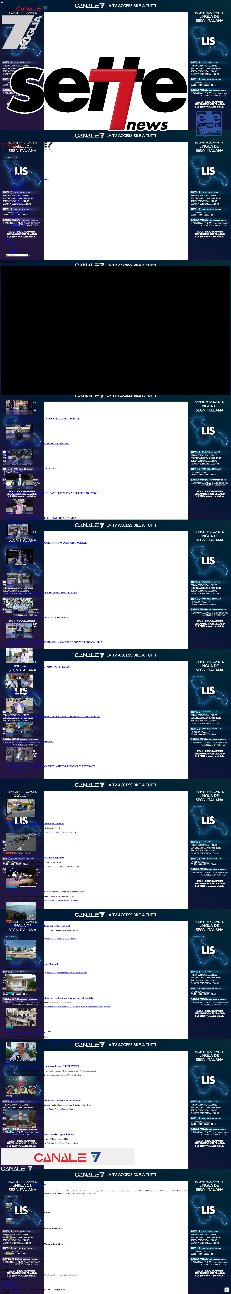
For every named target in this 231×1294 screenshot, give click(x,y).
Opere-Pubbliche (61, 973)
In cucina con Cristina (19, 231)
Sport (8, 1062)
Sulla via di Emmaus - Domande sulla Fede (27, 197)
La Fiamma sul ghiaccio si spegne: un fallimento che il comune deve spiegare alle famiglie (49, 998)
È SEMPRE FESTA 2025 (20, 181)
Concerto (58, 1109)
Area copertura (11, 244)
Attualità (9, 959)
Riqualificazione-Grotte (69, 1143)
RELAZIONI (16, 192)
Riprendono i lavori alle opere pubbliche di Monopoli (32, 964)
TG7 (7, 166)
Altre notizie (10, 1145)
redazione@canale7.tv (9, 1283)
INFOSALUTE (17, 199)
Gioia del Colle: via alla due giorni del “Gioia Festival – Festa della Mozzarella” (45, 891)
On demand (10, 168)
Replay (13, 223)
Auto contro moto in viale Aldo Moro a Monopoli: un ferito (35, 823)
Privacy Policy (15, 1288)
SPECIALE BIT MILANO (21, 207)
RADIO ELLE (16, 201)
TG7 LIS (14, 173)
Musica (8, 1096)
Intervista (77, 1075)
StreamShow (15, 1292)
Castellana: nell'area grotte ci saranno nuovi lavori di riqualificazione (40, 1134)
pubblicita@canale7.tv (9, 1285)
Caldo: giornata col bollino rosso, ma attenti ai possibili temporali (38, 926)
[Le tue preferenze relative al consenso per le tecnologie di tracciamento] (227, 1290)
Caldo (67, 939)
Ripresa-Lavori (74, 973)
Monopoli (53, 832)
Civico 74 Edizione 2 (19, 212)
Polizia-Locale (73, 866)
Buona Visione (16, 203)
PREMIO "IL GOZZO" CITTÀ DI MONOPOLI (30, 179)
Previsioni (60, 939)
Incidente (60, 832)
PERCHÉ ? (15, 177)
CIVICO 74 (15, 205)
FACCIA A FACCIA (19, 186)
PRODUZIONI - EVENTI (21, 190)
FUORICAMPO (17, 188)
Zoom (13, 218)
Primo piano (15, 214)
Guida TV (10, 236)
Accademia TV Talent (19, 225)
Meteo (48, 939)
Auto (66, 832)
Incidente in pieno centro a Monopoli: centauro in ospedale (35, 857)
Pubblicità (14, 233)
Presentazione (77, 1041)
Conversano (51, 1041)
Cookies (4, 1288)
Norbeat (68, 1041)
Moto (71, 832)
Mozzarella (75, 900)
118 (75, 832)
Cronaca (9, 819)
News (8, 238)
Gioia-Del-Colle (53, 900)
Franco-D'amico (67, 1075)
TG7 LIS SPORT (17, 194)
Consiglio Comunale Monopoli (22, 210)
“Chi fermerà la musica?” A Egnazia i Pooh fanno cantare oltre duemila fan (43, 1100)
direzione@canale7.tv (37, 1184)
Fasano (52, 1075)
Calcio (58, 1075)
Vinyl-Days (60, 1041)
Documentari (15, 227)
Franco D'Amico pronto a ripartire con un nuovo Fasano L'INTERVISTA (42, 1066)
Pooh (71, 1109)
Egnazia (65, 1109)
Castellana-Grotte (53, 1143)
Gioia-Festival (64, 900)
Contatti (9, 240)
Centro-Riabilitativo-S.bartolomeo (67, 1007)
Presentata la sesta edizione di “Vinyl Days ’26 (28, 1032)
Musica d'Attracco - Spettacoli (22, 216)
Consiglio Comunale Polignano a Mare (25, 220)
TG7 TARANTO (17, 175)
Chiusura (99, 1007)
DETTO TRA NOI (18, 184)
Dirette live (10, 242)
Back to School (16, 229)
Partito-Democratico (88, 1007)
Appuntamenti (11, 887)
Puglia (53, 939)
